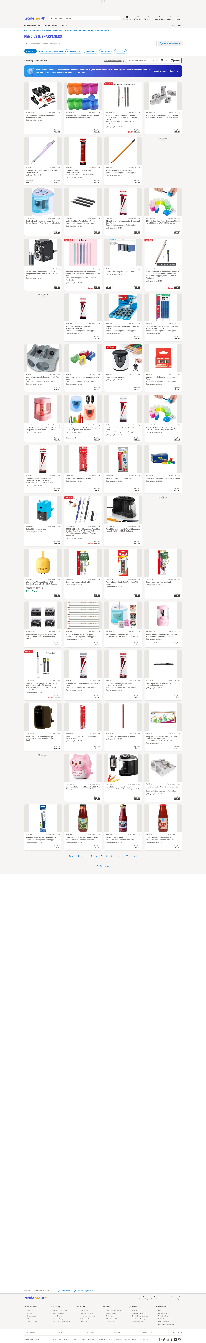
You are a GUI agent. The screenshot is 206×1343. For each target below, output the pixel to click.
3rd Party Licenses (164, 1319)
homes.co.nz (62, 1332)
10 (117, 856)
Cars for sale (84, 1310)
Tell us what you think (85, 1291)
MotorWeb (90, 1332)
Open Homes (57, 1316)
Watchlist (154, 1299)
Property (56, 1306)
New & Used (90, 51)
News (83, 1339)
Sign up (170, 19)
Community (162, 1306)
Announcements (163, 1313)
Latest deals (31, 1310)
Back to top (104, 866)
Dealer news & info (86, 1319)
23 (127, 856)
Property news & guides (61, 1310)
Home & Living (32, 1322)
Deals (54, 25)
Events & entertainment (140, 1316)
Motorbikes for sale (86, 1313)
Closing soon (31, 1316)
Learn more (65, 1290)
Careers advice (111, 1313)
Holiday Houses (147, 1332)
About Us (67, 1339)
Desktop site (57, 1339)
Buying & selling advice (87, 1316)
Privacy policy (101, 1339)
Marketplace (32, 1306)
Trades (134, 1310)
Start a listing (143, 1299)
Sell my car (83, 1322)
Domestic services (138, 1313)
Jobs (108, 1306)
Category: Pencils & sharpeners (52, 51)
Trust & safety (163, 1316)
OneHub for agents (59, 1319)
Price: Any (120, 51)
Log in (178, 19)
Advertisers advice (112, 1319)
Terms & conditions (115, 1339)
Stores (47, 25)
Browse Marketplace (32, 25)
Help (159, 1310)
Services (135, 1306)
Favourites (163, 1299)
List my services (137, 1322)
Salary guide (110, 1322)
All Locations (75, 51)
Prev (71, 856)
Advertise (91, 1339)
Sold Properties (58, 1313)
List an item (176, 25)
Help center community (166, 1325)
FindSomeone (177, 1332)
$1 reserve (30, 1319)
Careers (75, 1339)
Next (135, 856)
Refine (31, 51)
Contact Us (144, 1339)
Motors (82, 1306)
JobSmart (109, 1316)
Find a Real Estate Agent (61, 1322)
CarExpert (117, 1332)
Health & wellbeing (138, 1319)
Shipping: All (105, 51)
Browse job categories (113, 1310)
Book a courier (64, 25)
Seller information (164, 1322)
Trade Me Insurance (31, 1332)
